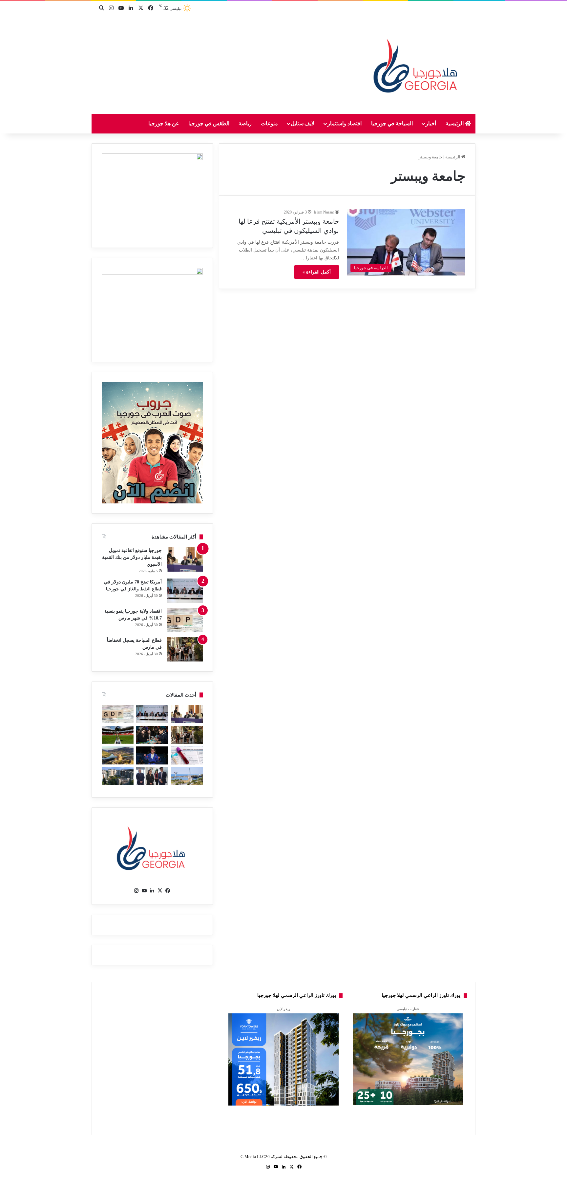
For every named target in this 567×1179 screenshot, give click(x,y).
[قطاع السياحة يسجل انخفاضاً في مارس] (185, 649)
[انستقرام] (136, 891)
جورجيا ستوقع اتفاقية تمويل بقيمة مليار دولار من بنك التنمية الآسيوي (132, 557)
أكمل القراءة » (317, 272)
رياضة (245, 123)
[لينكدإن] (152, 891)
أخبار (431, 123)
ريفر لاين (283, 1009)
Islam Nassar (324, 212)
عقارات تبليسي (408, 1009)
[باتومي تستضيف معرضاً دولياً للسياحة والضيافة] (152, 735)
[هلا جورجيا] (417, 64)
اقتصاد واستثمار (344, 123)
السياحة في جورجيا (392, 123)
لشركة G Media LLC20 (262, 1156)
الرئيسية (455, 123)
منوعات (269, 123)
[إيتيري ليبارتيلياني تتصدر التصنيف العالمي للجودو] (152, 755)
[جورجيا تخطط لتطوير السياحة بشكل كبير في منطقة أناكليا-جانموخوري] (187, 776)
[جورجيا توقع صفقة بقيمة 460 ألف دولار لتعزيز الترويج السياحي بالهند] (118, 755)
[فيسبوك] (168, 891)
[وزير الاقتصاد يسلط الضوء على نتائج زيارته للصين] (152, 776)
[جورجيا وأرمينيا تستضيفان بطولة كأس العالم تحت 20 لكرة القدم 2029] (118, 735)
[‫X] (160, 891)
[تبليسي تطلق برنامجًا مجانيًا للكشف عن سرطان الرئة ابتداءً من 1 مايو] (187, 755)
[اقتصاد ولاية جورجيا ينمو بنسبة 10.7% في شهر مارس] (185, 620)
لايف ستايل (303, 123)
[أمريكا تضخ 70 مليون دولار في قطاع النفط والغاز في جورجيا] (185, 591)
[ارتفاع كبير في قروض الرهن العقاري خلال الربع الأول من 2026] (118, 776)
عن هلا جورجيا (163, 123)
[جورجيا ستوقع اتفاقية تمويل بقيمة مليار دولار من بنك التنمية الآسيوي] (185, 559)
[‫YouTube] (144, 891)
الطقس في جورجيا (208, 123)
